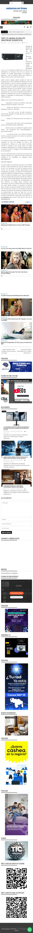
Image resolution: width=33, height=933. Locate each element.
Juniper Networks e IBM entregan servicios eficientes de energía (9, 351)
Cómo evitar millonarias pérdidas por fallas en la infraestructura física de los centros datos (16, 457)
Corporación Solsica (9, 462)
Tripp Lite (25, 43)
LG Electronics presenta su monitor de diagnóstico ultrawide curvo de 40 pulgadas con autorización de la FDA (16, 428)
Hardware (4, 411)
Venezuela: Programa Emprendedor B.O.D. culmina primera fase (24, 351)
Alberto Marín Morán (15, 43)
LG (26, 489)
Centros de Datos (5, 441)
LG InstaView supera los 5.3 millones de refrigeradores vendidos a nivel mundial (13, 486)
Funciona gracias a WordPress (8, 929)
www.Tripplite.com (5, 159)
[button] (29, 929)
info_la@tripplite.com (6, 197)
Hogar (8, 470)
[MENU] (1, 27)
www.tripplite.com (5, 199)
